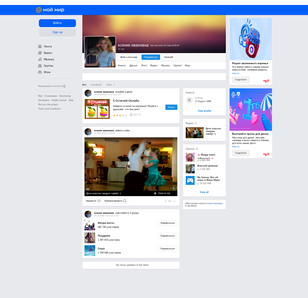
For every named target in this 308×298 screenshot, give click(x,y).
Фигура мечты (106, 223)
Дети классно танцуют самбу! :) (103, 193)
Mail (40, 96)
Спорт (101, 248)
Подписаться (168, 223)
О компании (50, 96)
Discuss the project (48, 104)
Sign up (57, 32)
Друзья (133, 65)
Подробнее (241, 79)
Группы (177, 65)
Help (71, 100)
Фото (143, 65)
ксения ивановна (214, 203)
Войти (57, 23)
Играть (171, 107)
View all (204, 192)
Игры (187, 65)
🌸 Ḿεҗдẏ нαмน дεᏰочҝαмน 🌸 (206, 156)
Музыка (165, 65)
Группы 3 (192, 148)
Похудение (104, 235)
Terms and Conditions (49, 108)
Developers (44, 100)
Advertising (65, 96)
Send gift (168, 57)
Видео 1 (191, 123)
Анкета (121, 65)
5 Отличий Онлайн (126, 100)
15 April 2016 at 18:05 (104, 133)
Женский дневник (207, 165)
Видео (154, 65)
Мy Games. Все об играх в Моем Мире (208, 178)
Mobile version (59, 100)
